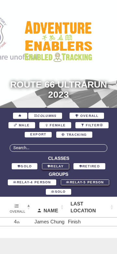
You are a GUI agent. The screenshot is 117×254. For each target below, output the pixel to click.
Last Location (83, 207)
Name (51, 210)
